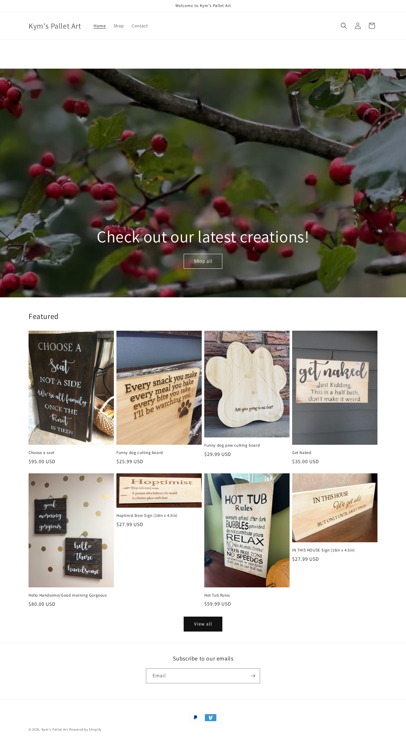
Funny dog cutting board (139, 452)
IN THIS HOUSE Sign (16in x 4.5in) (323, 550)
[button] (344, 26)
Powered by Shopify (85, 729)
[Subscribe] (253, 675)
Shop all (202, 261)
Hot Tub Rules (217, 595)
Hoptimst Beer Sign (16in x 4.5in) (147, 515)
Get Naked (301, 452)
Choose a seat (42, 452)
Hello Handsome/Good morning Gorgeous (68, 595)
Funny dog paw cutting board (232, 445)
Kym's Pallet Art (55, 729)
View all (203, 624)
